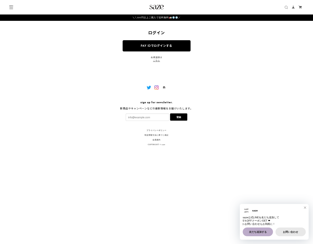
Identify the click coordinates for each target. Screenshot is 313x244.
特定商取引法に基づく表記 (156, 135)
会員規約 (156, 140)
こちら (156, 60)
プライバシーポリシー (156, 130)
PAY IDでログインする (156, 46)
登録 (178, 117)
